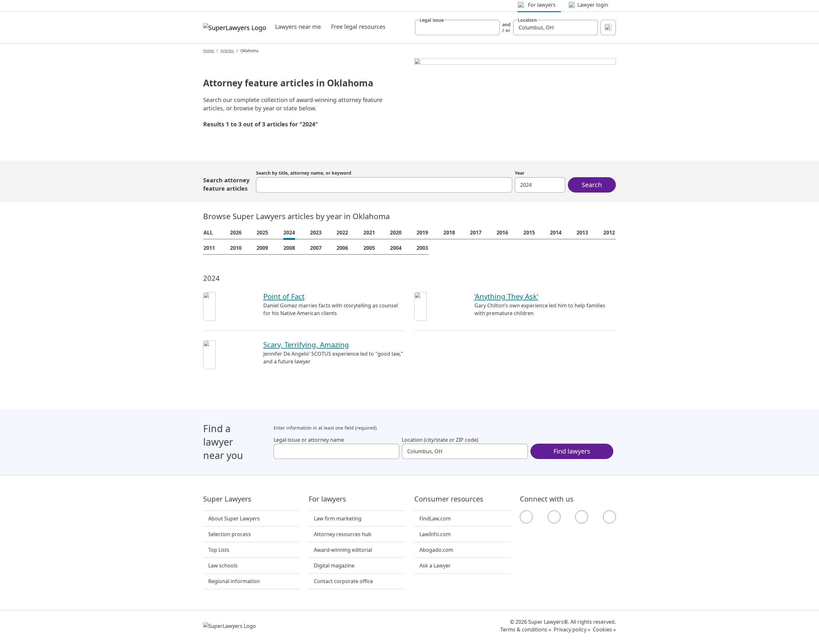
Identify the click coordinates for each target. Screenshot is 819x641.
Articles (227, 50)
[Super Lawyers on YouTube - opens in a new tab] (581, 516)
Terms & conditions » (525, 629)
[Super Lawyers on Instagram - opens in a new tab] (554, 516)
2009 (262, 247)
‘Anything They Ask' (506, 296)
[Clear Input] (492, 27)
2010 (236, 247)
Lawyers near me (298, 26)
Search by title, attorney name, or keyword (303, 173)
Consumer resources (448, 499)
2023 (316, 232)
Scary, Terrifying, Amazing (306, 344)
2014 (555, 232)
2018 (449, 232)
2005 (369, 247)
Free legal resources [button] (358, 26)
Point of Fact (284, 296)
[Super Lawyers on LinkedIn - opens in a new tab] (609, 516)
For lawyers (327, 499)
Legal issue (431, 20)
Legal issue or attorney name (309, 439)
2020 (396, 232)
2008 (289, 247)
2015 (529, 232)
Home (208, 50)
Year (519, 173)
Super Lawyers (227, 499)
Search (592, 184)
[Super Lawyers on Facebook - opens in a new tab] (526, 516)
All (208, 232)
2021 (369, 232)
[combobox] (457, 27)
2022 (342, 232)
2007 (316, 247)
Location (527, 20)
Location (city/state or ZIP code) (440, 439)
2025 (262, 232)
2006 (342, 247)
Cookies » (604, 629)
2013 (582, 232)
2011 (209, 247)
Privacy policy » (572, 629)
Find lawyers (571, 451)
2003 (422, 247)
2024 (289, 232)
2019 (422, 232)
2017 (475, 232)
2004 (396, 247)
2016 (502, 232)
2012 (609, 232)
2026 (236, 232)
